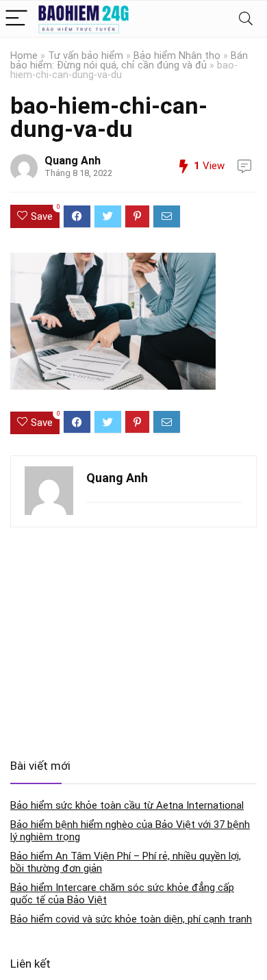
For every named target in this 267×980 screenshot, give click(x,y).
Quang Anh (72, 160)
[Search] (245, 19)
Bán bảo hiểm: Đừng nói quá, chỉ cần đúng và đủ (129, 60)
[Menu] (16, 19)
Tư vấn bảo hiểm (85, 56)
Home (24, 56)
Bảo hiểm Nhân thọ (177, 56)
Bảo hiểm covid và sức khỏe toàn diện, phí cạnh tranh (131, 919)
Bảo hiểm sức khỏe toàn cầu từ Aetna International (127, 805)
